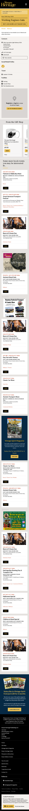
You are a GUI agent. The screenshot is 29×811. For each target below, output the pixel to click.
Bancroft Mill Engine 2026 (10, 235)
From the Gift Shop (14, 122)
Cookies (21, 788)
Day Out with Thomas (11, 356)
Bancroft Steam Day (10, 232)
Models (3, 28)
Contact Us (4, 772)
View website (8, 57)
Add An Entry (4, 763)
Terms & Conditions (6, 788)
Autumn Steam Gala (12, 489)
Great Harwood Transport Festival (12, 196)
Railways (9, 28)
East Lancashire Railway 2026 (11, 279)
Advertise (3, 766)
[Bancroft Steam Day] (14, 223)
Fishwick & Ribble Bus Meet (12, 173)
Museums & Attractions (7, 754)
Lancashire (5, 13)
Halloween (5, 606)
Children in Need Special (11, 618)
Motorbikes (11, 207)
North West (17, 11)
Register (9, 103)
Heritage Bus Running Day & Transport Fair (12, 570)
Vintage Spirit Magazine (7, 748)
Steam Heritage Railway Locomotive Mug (11, 142)
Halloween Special (9, 595)
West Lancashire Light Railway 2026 (14, 24)
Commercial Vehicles (18, 205)
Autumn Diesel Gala (11, 276)
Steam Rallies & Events (8, 11)
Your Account (4, 761)
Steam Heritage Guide (7, 751)
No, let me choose (19, 806)
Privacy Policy (15, 788)
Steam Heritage (8, 4)
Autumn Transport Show (11, 396)
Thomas (10, 367)
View (5, 188)
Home (3, 742)
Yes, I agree (9, 806)
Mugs (5, 154)
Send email (6, 54)
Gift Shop (3, 745)
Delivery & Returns (5, 791)
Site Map (13, 791)
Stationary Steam (7, 241)
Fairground (5, 207)
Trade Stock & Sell (6, 769)
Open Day (5, 384)
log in (16, 103)
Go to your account (14, 108)
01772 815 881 (7, 52)
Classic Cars (9, 205)
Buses (4, 183)
